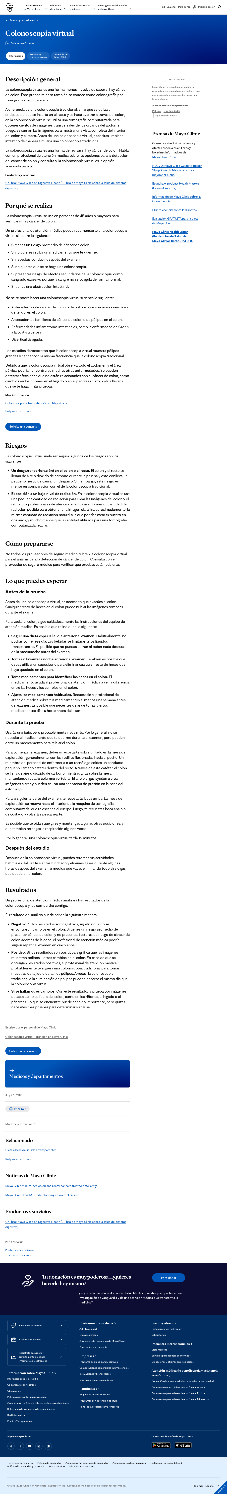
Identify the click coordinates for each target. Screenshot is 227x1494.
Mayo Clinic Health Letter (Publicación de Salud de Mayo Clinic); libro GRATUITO (172, 236)
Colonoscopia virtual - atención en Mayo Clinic (36, 403)
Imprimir (20, 1109)
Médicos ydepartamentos (38, 56)
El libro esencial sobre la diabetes (174, 210)
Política (156, 110)
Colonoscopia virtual (39, 33)
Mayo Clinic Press (164, 157)
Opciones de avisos (166, 115)
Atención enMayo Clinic (60, 56)
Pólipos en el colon (18, 411)
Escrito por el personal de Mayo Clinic (30, 1027)
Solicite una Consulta (22, 43)
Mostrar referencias (18, 1124)
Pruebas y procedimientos (24, 20)
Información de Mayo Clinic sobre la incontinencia (176, 199)
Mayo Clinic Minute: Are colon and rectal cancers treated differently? (51, 1186)
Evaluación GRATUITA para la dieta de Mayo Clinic (175, 220)
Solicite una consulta (23, 426)
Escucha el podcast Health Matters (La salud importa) (175, 185)
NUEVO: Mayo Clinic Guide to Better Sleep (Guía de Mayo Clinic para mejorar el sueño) (177, 170)
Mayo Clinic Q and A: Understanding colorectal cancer (42, 1195)
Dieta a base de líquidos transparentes (30, 1150)
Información (16, 55)
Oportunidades (172, 110)
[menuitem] (15, 56)
